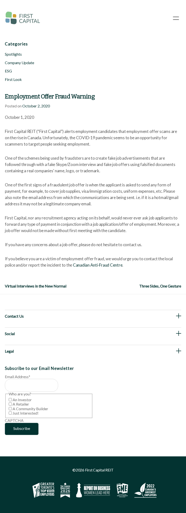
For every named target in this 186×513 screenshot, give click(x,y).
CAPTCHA (14, 420)
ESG (8, 71)
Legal (9, 351)
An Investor (22, 399)
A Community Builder (30, 408)
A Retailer (21, 404)
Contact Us (14, 316)
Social (10, 333)
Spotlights (13, 54)
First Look (13, 79)
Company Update (19, 62)
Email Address (17, 376)
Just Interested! (26, 413)
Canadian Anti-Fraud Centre (98, 265)
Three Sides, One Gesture (160, 286)
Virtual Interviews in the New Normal (35, 286)
